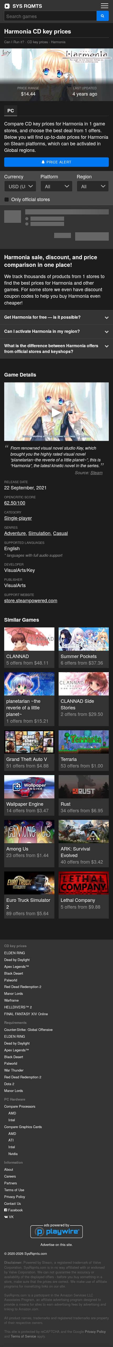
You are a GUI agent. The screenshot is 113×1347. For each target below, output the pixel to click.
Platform (49, 176)
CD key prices (37, 41)
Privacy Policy (14, 1196)
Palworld (10, 980)
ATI (11, 1140)
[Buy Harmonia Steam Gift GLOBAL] (56, 227)
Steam (96, 473)
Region (84, 176)
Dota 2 (9, 1083)
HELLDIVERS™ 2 (18, 1006)
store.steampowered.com (30, 600)
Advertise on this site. (56, 1244)
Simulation (39, 532)
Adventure (15, 532)
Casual (60, 532)
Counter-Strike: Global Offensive (28, 1029)
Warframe (11, 1000)
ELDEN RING (14, 952)
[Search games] (102, 16)
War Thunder (13, 1070)
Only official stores (30, 199)
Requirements (15, 1022)
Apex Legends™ (16, 966)
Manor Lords (13, 993)
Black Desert (13, 973)
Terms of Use (14, 1189)
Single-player (18, 517)
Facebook (15, 1209)
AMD (12, 1113)
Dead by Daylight (17, 959)
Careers (10, 1176)
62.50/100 (14, 502)
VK (11, 1216)
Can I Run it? (23, 6)
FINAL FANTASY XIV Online (26, 1013)
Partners (10, 1182)
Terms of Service (23, 1336)
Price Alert (58, 161)
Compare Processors (19, 1106)
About (8, 1169)
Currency (13, 176)
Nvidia (13, 1153)
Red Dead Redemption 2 (22, 986)
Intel (11, 1119)
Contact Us (12, 1203)
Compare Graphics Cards (23, 1126)
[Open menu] (104, 6)
